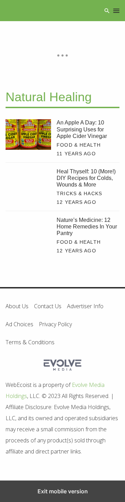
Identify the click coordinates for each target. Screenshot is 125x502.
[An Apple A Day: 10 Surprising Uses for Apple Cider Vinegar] (28, 134)
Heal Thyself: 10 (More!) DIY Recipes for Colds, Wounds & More (86, 178)
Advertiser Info (85, 306)
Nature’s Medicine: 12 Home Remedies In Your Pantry (87, 226)
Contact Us (47, 306)
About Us (17, 306)
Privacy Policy (55, 324)
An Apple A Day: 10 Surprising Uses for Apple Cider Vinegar (82, 129)
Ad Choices (19, 324)
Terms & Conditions (30, 342)
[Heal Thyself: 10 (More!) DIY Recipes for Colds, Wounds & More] (28, 183)
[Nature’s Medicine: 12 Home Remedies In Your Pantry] (28, 232)
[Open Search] (107, 10)
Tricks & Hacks (79, 193)
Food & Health (79, 145)
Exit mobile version (63, 491)
